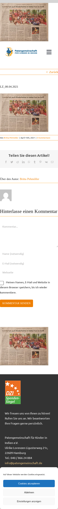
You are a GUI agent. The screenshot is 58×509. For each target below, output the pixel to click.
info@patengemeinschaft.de (23, 463)
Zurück (53, 72)
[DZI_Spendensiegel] (13, 381)
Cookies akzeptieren (29, 483)
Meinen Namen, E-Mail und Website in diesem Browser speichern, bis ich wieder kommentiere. (25, 287)
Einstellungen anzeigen (29, 501)
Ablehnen (29, 492)
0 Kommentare (43, 137)
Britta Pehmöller (11, 137)
